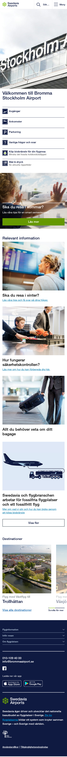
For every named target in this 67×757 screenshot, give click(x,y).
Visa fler (33, 523)
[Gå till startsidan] (14, 701)
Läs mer (33, 221)
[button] (59, 4)
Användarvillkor (10, 746)
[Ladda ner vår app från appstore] (11, 683)
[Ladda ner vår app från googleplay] (33, 683)
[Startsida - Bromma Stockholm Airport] (10, 4)
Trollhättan (12, 601)
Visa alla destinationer (17, 610)
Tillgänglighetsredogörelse (34, 746)
